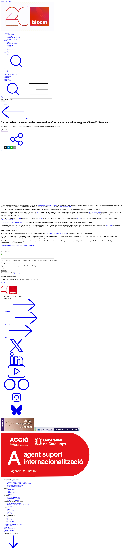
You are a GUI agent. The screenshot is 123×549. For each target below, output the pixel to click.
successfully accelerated (94, 212)
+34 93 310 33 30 (9, 324)
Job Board (10, 506)
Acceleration (10, 34)
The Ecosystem (11, 480)
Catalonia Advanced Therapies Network (18, 504)
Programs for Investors (13, 500)
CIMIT (38, 212)
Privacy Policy (17, 273)
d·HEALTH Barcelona (7, 219)
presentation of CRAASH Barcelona (47, 205)
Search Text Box (5, 99)
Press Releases (11, 517)
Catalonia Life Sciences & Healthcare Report (19, 483)
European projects (12, 39)
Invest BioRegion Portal (13, 497)
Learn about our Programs (14, 503)
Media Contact (11, 521)
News (5, 40)
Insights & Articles (12, 45)
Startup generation (12, 43)
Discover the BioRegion (10, 74)
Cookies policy (8, 525)
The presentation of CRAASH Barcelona (12, 222)
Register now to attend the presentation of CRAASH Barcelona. (18, 245)
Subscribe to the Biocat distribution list (57, 233)
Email (2, 269)
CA (8, 71)
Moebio (79, 218)
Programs (6, 33)
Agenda (9, 46)
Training (9, 36)
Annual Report (11, 492)
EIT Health (18, 218)
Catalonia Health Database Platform (16, 482)
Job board (6, 54)
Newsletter (10, 513)
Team (8, 491)
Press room (7, 48)
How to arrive (8, 311)
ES (8, 70)
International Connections (14, 486)
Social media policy (9, 527)
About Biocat (7, 80)
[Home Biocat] (27, 30)
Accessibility (7, 531)
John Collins (109, 225)
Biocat (40, 218)
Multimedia (10, 51)
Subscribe (3, 282)
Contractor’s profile (9, 530)
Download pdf (4, 131)
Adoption (6, 77)
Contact (6, 337)
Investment (7, 79)
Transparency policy (9, 528)
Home (5, 104)
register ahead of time (65, 206)
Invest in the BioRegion (13, 498)
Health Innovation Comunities (15, 485)
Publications (7, 52)
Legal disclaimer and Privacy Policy (13, 524)
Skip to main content (6, 1)
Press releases (11, 49)
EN (5, 68)
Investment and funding (13, 37)
